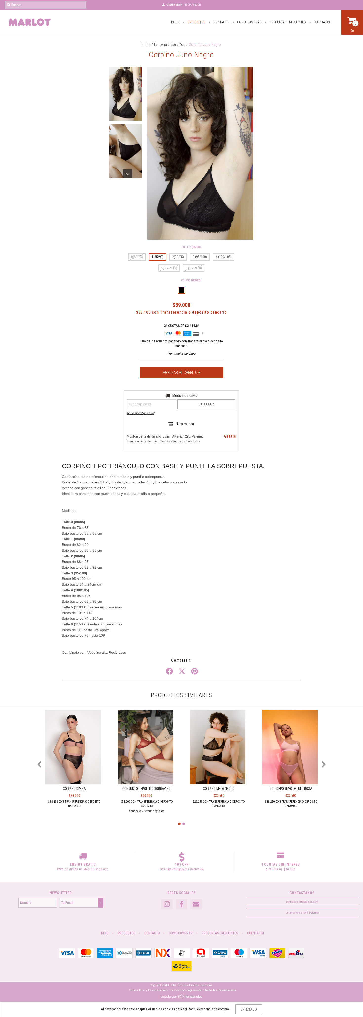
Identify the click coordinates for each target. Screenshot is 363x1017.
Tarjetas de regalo (139, 108)
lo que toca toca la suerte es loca (150, 101)
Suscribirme (181, 121)
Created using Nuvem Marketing (181, 137)
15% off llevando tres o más (146, 94)
